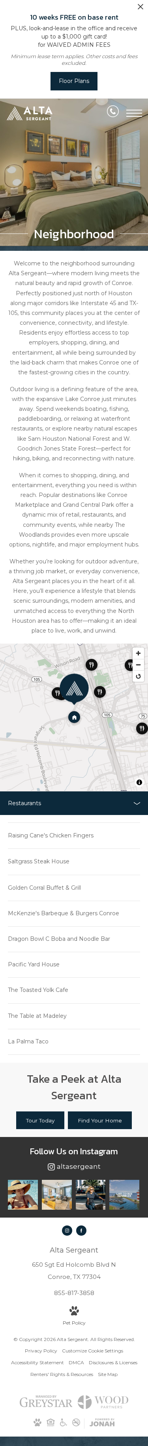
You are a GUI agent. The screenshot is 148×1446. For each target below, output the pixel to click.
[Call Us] (113, 112)
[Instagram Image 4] (124, 1195)
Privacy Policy (41, 1351)
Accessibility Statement (37, 1362)
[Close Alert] (140, 9)
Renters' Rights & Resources (61, 1374)
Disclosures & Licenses (113, 1362)
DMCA (76, 1362)
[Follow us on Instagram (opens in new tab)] (67, 1230)
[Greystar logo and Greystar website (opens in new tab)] (46, 1405)
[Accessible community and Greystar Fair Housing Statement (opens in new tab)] (63, 1425)
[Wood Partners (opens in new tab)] (103, 1406)
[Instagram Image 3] (91, 1195)
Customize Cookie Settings (92, 1351)
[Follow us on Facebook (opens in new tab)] (81, 1230)
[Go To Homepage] (29, 113)
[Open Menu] (134, 113)
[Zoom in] (138, 653)
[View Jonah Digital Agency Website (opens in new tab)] (102, 1423)
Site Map (108, 1374)
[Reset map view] (138, 676)
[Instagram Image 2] (57, 1195)
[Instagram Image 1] (23, 1195)
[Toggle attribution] (139, 782)
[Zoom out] (138, 664)
